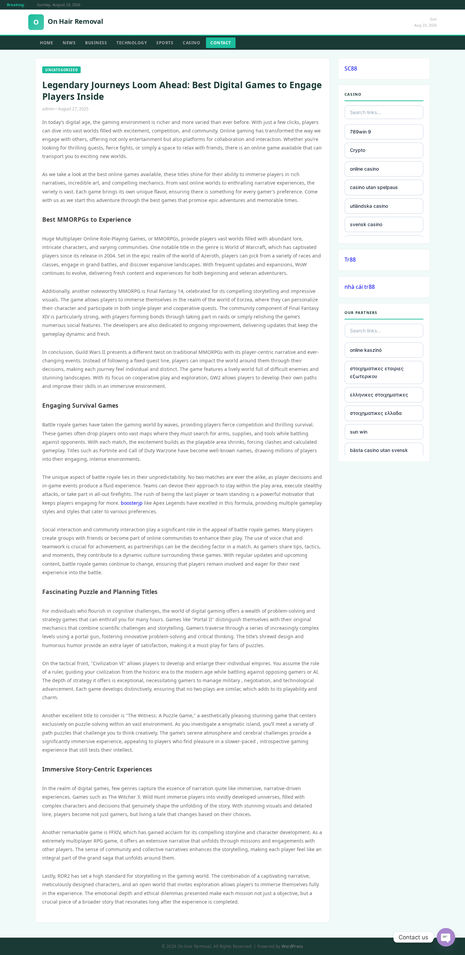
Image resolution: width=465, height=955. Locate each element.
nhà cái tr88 (359, 287)
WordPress (292, 946)
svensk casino (366, 224)
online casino (364, 169)
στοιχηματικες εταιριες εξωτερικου (377, 372)
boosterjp (132, 503)
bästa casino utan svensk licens (379, 453)
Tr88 (350, 259)
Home (46, 43)
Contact (220, 43)
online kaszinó (366, 350)
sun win (358, 432)
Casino (191, 43)
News (69, 43)
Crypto (357, 150)
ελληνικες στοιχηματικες (379, 394)
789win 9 (360, 132)
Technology (131, 43)
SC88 (350, 68)
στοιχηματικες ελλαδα (376, 413)
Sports (164, 43)
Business (96, 43)
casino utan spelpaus (374, 187)
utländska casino (369, 206)
